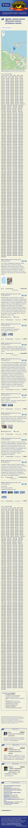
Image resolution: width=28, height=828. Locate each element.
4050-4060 (3, 219)
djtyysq (25, 456)
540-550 (17, 90)
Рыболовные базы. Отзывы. (12, 703)
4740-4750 (9, 244)
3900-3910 (9, 213)
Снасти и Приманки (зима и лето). (11, 799)
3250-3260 (3, 189)
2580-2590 (9, 163)
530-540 (12, 90)
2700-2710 (9, 168)
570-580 (7, 92)
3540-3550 (9, 199)
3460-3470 (9, 196)
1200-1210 (20, 111)
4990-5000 (15, 253)
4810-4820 (3, 247)
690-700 (17, 95)
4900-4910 (9, 250)
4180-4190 (9, 223)
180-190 (12, 80)
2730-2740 (3, 169)
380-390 (12, 86)
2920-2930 (20, 176)
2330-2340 (3, 155)
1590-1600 (15, 126)
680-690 (12, 95)
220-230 (7, 81)
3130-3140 (3, 184)
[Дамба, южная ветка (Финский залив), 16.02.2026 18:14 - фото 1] (4, 493)
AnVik (25, 434)
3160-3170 (20, 184)
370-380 (7, 86)
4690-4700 (3, 243)
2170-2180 (3, 148)
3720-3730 (20, 205)
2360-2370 (20, 155)
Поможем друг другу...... (9, 801)
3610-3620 (3, 202)
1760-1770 (20, 132)
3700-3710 (9, 205)
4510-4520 (15, 235)
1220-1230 (9, 113)
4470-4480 (15, 234)
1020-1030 (9, 105)
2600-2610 (20, 163)
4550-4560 (15, 237)
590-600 (17, 92)
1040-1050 (20, 105)
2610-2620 (3, 165)
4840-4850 (20, 247)
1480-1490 (20, 121)
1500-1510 (9, 123)
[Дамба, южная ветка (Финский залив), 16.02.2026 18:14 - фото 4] (23, 493)
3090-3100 (3, 183)
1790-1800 (15, 134)
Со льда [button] (17, 317)
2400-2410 (20, 156)
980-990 (12, 104)
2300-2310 (9, 153)
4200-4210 (20, 223)
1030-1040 (15, 105)
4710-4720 (15, 243)
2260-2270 (9, 151)
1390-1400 (15, 119)
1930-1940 (3, 139)
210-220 (3, 81)
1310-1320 (15, 116)
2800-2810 (20, 171)
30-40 (18, 75)
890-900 (17, 100)
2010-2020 (3, 142)
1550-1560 (15, 125)
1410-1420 (3, 120)
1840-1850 (20, 135)
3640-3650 (20, 202)
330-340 (12, 84)
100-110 (21, 77)
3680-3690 (20, 204)
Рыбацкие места (9, 701)
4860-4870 (9, 249)
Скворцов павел (23, 477)
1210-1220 (3, 113)
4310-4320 (15, 228)
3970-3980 (3, 216)
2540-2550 (9, 162)
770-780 (7, 98)
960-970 (3, 104)
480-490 (12, 89)
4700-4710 (9, 243)
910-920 (3, 102)
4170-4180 (3, 223)
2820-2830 (9, 172)
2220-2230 (9, 150)
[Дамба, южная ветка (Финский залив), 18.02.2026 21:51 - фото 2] (10, 405)
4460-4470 (9, 234)
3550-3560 (15, 199)
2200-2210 (20, 148)
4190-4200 (15, 223)
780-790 (12, 98)
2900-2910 (9, 176)
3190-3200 (15, 186)
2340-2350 (9, 155)
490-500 (17, 89)
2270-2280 (15, 151)
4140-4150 (9, 222)
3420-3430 (9, 195)
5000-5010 (20, 253)
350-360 (21, 84)
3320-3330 (20, 190)
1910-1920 (15, 138)
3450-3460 (3, 196)
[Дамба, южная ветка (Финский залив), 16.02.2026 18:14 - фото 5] (4, 497)
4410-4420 (3, 232)
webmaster (18, 827)
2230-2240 (15, 150)
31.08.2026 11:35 (7, 787)
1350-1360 (15, 117)
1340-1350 (9, 117)
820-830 (7, 99)
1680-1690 (20, 129)
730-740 (12, 96)
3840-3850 (20, 210)
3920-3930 (20, 213)
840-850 (17, 99)
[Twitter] (24, 260)
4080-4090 (20, 219)
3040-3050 (20, 180)
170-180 (7, 80)
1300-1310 (9, 116)
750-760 (21, 96)
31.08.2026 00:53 (14, 796)
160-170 (3, 80)
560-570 (3, 92)
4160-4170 (20, 222)
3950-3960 (15, 214)
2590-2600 (15, 163)
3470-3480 (15, 196)
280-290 (12, 83)
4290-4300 (3, 228)
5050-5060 (3, 256)
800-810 (21, 98)
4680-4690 (20, 241)
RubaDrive (10, 748)
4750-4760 (15, 244)
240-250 (17, 81)
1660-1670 (9, 129)
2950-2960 (15, 177)
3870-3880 (15, 211)
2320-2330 (20, 153)
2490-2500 (3, 160)
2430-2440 (15, 158)
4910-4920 (15, 250)
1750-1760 (15, 132)
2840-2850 (20, 172)
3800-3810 (20, 208)
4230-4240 (15, 225)
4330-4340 (3, 229)
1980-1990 (9, 141)
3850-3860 (3, 211)
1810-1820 (3, 135)
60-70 (6, 77)
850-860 (21, 99)
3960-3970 (20, 214)
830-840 (12, 99)
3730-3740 (3, 207)
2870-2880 (15, 174)
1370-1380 (3, 119)
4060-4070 (9, 219)
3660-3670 (9, 204)
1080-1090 (20, 107)
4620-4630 (9, 240)
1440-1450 (20, 120)
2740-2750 (9, 169)
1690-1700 (3, 130)
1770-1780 (3, 134)
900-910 (21, 100)
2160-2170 (20, 147)
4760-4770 (20, 244)
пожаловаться (18, 319)
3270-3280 (15, 189)
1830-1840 (15, 135)
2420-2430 (9, 158)
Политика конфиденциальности (14, 823)
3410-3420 (3, 195)
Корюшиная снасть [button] (7, 317)
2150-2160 (15, 147)
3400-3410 (20, 193)
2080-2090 (20, 144)
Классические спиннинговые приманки (13, 789)
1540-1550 (9, 125)
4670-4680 (15, 241)
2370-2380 (3, 156)
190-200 (17, 80)
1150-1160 (14, 109)
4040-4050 (20, 217)
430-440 (12, 87)
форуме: (13, 693)
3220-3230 (9, 187)
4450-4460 (3, 234)
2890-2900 (3, 176)
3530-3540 (3, 199)
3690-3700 (3, 205)
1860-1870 (9, 137)
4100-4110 (9, 220)
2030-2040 (15, 142)
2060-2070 (9, 144)
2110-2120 (14, 146)
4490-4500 (3, 235)
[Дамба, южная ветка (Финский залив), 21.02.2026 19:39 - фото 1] (4, 335)
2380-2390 (9, 156)
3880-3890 (20, 211)
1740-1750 (9, 132)
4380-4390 (9, 231)
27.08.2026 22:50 (7, 804)
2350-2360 (15, 155)
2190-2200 (15, 148)
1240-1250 (20, 113)
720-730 (7, 96)
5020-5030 (9, 255)
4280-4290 (20, 226)
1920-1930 (20, 138)
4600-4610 (20, 238)
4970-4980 (3, 253)
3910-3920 (15, 213)
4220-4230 (9, 225)
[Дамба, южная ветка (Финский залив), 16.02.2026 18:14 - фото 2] (10, 493)
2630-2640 (15, 165)
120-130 (7, 78)
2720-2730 (20, 168)
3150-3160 (15, 184)
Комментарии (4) (10, 353)
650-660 (21, 93)
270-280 (7, 83)
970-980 (7, 104)
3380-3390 (9, 193)
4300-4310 (9, 228)
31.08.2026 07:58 (13, 795)
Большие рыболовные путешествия (14, 707)
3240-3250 (20, 187)
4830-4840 (15, 247)
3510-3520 (15, 198)
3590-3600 (15, 201)
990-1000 (17, 104)
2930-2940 (3, 177)
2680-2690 (20, 167)
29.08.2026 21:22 (15, 797)
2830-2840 (15, 172)
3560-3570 (20, 199)
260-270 (3, 83)
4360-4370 (20, 229)
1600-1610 (20, 126)
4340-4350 (9, 229)
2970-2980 (3, 178)
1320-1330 (20, 116)
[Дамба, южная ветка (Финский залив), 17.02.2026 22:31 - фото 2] (10, 427)
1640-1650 (20, 128)
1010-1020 (3, 105)
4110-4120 (14, 220)
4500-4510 (9, 235)
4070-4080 (15, 219)
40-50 (21, 75)
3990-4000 (15, 216)
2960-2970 (20, 177)
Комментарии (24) (10, 456)
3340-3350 (9, 192)
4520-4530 (20, 235)
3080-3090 (20, 181)
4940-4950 (9, 252)
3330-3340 (3, 192)
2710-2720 (15, 168)
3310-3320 (15, 190)
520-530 (7, 90)
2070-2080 (15, 144)
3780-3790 (9, 208)
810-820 (3, 99)
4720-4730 (20, 243)
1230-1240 (15, 113)
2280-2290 (20, 151)
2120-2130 (20, 146)
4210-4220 (3, 225)
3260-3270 (9, 189)
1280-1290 (20, 114)
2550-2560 (15, 162)
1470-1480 (15, 121)
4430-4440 (15, 232)
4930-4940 (3, 252)
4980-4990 (9, 253)
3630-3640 (15, 202)
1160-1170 (20, 109)
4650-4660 (3, 241)
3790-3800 (15, 208)
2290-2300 (3, 153)
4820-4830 (9, 247)
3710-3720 (15, 205)
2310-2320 (15, 153)
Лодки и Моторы (7, 788)
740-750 (17, 96)
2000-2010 (20, 141)
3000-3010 (20, 178)
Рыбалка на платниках (11, 706)
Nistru (9, 732)
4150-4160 (15, 222)
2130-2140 (3, 147)
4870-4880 (15, 249)
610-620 (3, 93)
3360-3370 (20, 192)
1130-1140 (3, 109)
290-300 (17, 83)
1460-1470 (9, 121)
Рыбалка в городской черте (12, 705)
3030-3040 (15, 180)
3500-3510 (9, 198)
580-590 (12, 92)
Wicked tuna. (24, 288)
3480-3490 (20, 196)
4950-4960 (15, 252)
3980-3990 (9, 216)
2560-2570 (20, 162)
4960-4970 (20, 252)
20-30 (14, 75)
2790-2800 (15, 171)
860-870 (3, 100)
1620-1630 (9, 128)
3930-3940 (3, 214)
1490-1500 (3, 123)
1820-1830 (9, 135)
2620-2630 (9, 165)
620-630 (7, 93)
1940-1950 (9, 139)
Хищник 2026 (6, 796)
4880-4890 (20, 249)
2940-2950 (9, 177)
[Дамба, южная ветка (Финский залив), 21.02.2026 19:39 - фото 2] (10, 335)
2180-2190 (9, 148)
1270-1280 (15, 114)
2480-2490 (20, 159)
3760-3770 (20, 207)
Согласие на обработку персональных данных (11, 824)
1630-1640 (15, 128)
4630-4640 (15, 240)
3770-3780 (3, 208)
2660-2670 (9, 167)
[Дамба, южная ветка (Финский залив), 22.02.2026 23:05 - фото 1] (4, 281)
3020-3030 (9, 180)
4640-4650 (20, 240)
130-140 (12, 78)
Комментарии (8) (10, 288)
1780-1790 (9, 134)
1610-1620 (3, 128)
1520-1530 (20, 123)
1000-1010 (22, 104)
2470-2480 (15, 159)
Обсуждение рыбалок (10, 694)
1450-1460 (3, 121)
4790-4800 (15, 246)
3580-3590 (9, 201)
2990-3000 (15, 178)
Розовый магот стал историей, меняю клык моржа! (14, 751)
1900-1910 (9, 138)
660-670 (3, 95)
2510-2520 (15, 160)
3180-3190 (9, 186)
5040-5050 (20, 255)
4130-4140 (3, 222)
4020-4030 (9, 217)
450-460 (21, 87)
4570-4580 (3, 238)
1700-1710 (9, 130)
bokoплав (10, 767)
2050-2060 (3, 144)
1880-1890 (20, 137)
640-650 (17, 93)
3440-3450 (20, 195)
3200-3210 (20, 186)
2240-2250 (20, 150)
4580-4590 (9, 238)
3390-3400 (15, 193)
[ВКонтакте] (22, 260)
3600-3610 (20, 201)
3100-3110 (9, 183)
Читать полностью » (14, 740)
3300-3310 (9, 190)
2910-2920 (15, 176)
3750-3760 (15, 207)
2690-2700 (3, 168)
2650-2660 (3, 167)
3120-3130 (20, 183)
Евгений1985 (24, 353)
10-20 (11, 75)
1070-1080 (15, 107)
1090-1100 (3, 108)
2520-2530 (20, 160)
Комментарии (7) (10, 408)
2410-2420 (3, 158)
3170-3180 (3, 186)
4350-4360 (15, 229)
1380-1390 (9, 119)
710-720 (3, 96)
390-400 (17, 86)
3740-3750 (9, 207)
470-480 (7, 89)
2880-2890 (20, 174)
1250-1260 (3, 114)
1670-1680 (15, 129)
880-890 (12, 100)
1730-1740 (3, 132)
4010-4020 (3, 217)
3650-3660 (3, 204)
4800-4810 (20, 246)
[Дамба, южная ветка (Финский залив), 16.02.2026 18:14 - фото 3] (16, 493)
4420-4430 (9, 232)
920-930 (7, 102)
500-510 (21, 89)
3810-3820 (3, 210)
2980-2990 (9, 178)
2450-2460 (3, 159)
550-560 (21, 90)
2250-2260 (3, 151)
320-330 (7, 84)
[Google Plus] (26, 260)
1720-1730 (20, 130)
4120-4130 (20, 220)
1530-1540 (3, 125)
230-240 (12, 81)
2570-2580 (3, 163)
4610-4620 (3, 240)
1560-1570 (20, 125)
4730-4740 (3, 244)
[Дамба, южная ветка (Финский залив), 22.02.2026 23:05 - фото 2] (10, 281)
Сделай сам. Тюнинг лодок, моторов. (12, 792)
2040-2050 (20, 142)
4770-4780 (3, 246)
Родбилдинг (6, 795)
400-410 (21, 86)
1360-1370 (20, 117)
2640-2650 (20, 165)
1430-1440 (15, 120)
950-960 (21, 102)
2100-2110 (9, 146)
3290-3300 (3, 190)
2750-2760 (15, 169)
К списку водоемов (7, 27)
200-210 (21, 80)
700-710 (21, 95)
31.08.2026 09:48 (7, 791)
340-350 (17, 84)
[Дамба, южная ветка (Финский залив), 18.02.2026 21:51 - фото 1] (4, 405)
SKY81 (25, 319)
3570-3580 (3, 201)
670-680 (7, 95)
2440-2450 (20, 158)
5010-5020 (3, 255)
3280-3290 (20, 189)
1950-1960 (15, 139)
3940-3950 (9, 214)
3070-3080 (15, 181)
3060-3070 (9, 181)
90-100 (16, 77)
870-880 (7, 100)
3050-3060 (3, 181)
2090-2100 (3, 146)
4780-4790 (9, 246)
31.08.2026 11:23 (15, 788)
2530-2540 (3, 162)
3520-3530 (20, 198)
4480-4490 (20, 234)
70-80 (9, 77)
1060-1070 (9, 107)
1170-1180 (3, 111)
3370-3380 (3, 193)
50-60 (2, 77)
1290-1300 (3, 116)
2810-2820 (3, 172)
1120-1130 (20, 108)
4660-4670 (9, 241)
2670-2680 (15, 167)
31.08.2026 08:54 (7, 793)
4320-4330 (20, 228)
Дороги (7, 698)
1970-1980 (3, 141)
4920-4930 (20, 250)
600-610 (21, 92)
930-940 (12, 102)
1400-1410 (20, 119)
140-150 (16, 78)
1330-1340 (3, 117)
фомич (25, 338)
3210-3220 (3, 187)
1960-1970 (20, 139)
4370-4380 (3, 231)
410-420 (3, 87)
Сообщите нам (7, 71)
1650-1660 (3, 129)
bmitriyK (25, 389)
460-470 (3, 89)
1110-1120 (14, 108)
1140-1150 (9, 109)
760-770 (3, 98)
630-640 (12, 93)
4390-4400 (15, 231)
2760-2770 (20, 169)
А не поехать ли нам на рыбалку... (13, 695)
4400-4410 (20, 231)
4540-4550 (9, 237)
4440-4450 (20, 232)
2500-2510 (9, 160)
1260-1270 (9, 114)
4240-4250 (20, 225)
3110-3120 (14, 183)
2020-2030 (9, 142)
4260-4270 (9, 226)
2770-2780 (3, 171)
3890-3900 (3, 213)
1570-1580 (3, 126)
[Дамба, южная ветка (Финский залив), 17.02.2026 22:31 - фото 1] (4, 427)
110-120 (3, 78)
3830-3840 (15, 210)
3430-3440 (15, 195)
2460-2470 (9, 159)
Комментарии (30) (10, 389)
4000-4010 (20, 216)
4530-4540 (3, 237)
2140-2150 (9, 147)
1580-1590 (9, 126)
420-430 (7, 87)
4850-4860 (3, 249)
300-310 (21, 83)
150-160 (21, 78)
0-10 (8, 75)
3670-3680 (15, 204)
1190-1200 (14, 111)
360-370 (3, 86)
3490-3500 (3, 198)
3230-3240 (15, 187)
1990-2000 (15, 141)
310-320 (3, 84)
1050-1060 (3, 107)
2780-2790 (9, 171)
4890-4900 (3, 250)
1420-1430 (9, 120)
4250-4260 (3, 226)
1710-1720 (15, 130)
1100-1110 (9, 108)
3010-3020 (3, 180)
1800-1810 (20, 134)
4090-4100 (3, 220)
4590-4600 (15, 238)
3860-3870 (9, 211)
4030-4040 (15, 217)
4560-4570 (20, 237)
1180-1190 (9, 111)
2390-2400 (15, 156)
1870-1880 (15, 137)
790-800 (17, 98)
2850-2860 (3, 174)
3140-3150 (9, 184)
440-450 (17, 87)
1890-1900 (3, 138)
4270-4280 (15, 226)
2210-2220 (3, 150)
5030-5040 (15, 255)
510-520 (3, 90)
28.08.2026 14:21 (19, 801)
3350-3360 (15, 192)
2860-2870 (9, 174)
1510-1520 (15, 123)
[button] (14, 48)
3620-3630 (9, 202)
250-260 (21, 81)
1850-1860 (3, 137)
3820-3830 (9, 210)
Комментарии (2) (10, 319)
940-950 (17, 102)
